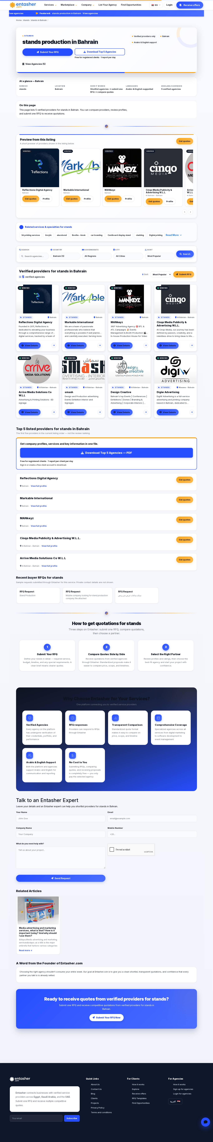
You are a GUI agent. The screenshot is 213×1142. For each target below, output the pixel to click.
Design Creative (121, 392)
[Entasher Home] (23, 5)
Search (186, 254)
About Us (95, 1084)
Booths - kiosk (78, 235)
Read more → (25, 950)
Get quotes (184, 141)
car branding (96, 235)
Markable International (76, 190)
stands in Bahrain (39, 20)
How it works (138, 1084)
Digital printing (155, 235)
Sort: (146, 274)
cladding (140, 235)
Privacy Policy (97, 1107)
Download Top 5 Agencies (101, 51)
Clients (94, 1098)
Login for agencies (182, 1093)
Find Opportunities (131, 5)
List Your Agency (108, 5)
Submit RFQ (185, 274)
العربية (173, 1101)
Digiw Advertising (168, 392)
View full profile (39, 486)
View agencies (79, 13)
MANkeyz (110, 190)
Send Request (62, 878)
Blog (93, 1093)
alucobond (62, 235)
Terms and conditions (101, 1112)
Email (110, 812)
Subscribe (72, 1118)
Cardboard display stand (119, 235)
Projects (95, 1103)
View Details (31, 345)
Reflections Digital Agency (37, 190)
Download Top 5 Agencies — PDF (108, 452)
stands (26, 20)
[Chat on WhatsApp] (205, 1122)
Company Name (24, 828)
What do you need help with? (30, 843)
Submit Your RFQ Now (108, 1017)
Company (86, 5)
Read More (172, 235)
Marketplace (67, 5)
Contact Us (96, 1089)
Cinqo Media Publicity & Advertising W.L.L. (159, 191)
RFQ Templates (139, 1098)
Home (19, 20)
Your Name (21, 812)
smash (69, 392)
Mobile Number (115, 828)
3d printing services (30, 235)
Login (169, 5)
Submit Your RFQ (49, 52)
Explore (135, 1089)
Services (49, 5)
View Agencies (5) (35, 64)
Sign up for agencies (183, 1089)
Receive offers (139, 1093)
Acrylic (48, 235)
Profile (46, 198)
